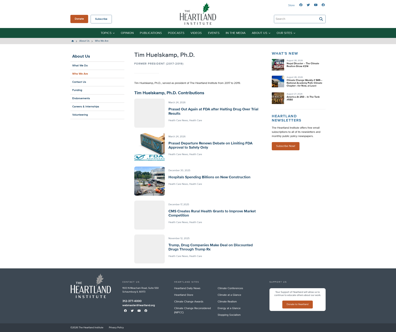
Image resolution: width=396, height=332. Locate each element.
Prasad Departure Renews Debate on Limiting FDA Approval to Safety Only (210, 145)
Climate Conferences (230, 288)
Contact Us (79, 82)
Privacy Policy (116, 327)
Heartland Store (183, 295)
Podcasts (176, 33)
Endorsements (81, 98)
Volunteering (80, 114)
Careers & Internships (85, 106)
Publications (151, 33)
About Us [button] (259, 33)
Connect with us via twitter (308, 4)
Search (321, 19)
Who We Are (80, 73)
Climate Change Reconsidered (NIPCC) (192, 310)
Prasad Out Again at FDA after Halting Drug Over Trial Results (213, 111)
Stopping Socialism (229, 315)
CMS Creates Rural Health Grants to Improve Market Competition (212, 213)
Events (214, 33)
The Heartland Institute (198, 13)
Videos (196, 33)
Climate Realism (227, 301)
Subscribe (101, 19)
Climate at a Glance (229, 295)
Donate (79, 18)
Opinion (127, 33)
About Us (81, 56)
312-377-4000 (132, 301)
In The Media (236, 33)
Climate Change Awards (188, 301)
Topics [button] (106, 33)
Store (291, 5)
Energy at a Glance (229, 308)
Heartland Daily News (187, 288)
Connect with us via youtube (315, 4)
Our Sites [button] (284, 33)
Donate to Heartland (297, 304)
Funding (77, 90)
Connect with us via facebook (300, 4)
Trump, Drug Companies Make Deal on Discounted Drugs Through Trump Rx (210, 247)
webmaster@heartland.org (138, 305)
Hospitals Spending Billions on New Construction (209, 177)
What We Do (80, 65)
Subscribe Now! (285, 146)
